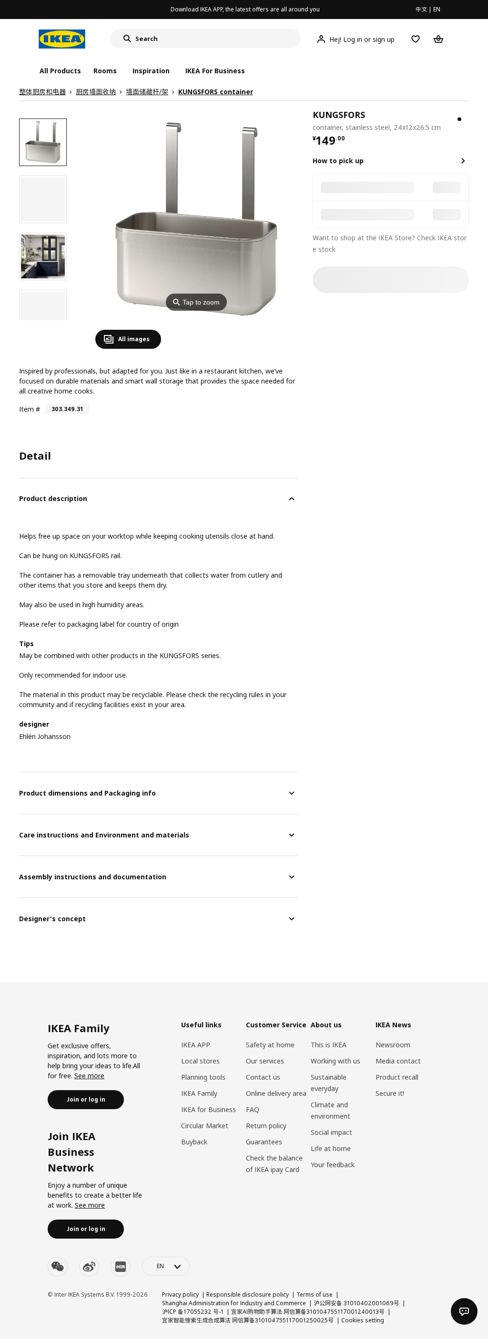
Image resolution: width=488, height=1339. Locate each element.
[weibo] (89, 1267)
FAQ (252, 1109)
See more (89, 1075)
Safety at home (270, 1044)
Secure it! (390, 1093)
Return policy (266, 1125)
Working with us (335, 1060)
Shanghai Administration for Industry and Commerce (234, 1303)
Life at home (331, 1148)
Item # (29, 409)
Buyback (194, 1141)
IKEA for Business (208, 1109)
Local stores (200, 1060)
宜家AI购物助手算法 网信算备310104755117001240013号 (308, 1312)
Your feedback (333, 1164)
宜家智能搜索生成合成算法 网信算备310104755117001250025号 (248, 1320)
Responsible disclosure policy (247, 1294)
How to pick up (338, 160)
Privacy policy (180, 1294)
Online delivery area (276, 1093)
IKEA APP (195, 1044)
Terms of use (314, 1294)
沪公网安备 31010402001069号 (356, 1303)
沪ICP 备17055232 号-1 (193, 1312)
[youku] (121, 1267)
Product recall (397, 1077)
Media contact (398, 1060)
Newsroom (393, 1044)
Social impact (331, 1132)
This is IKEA (328, 1044)
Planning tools (203, 1077)
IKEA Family (199, 1093)
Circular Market (204, 1125)
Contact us (263, 1077)
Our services (265, 1060)
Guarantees (264, 1141)
